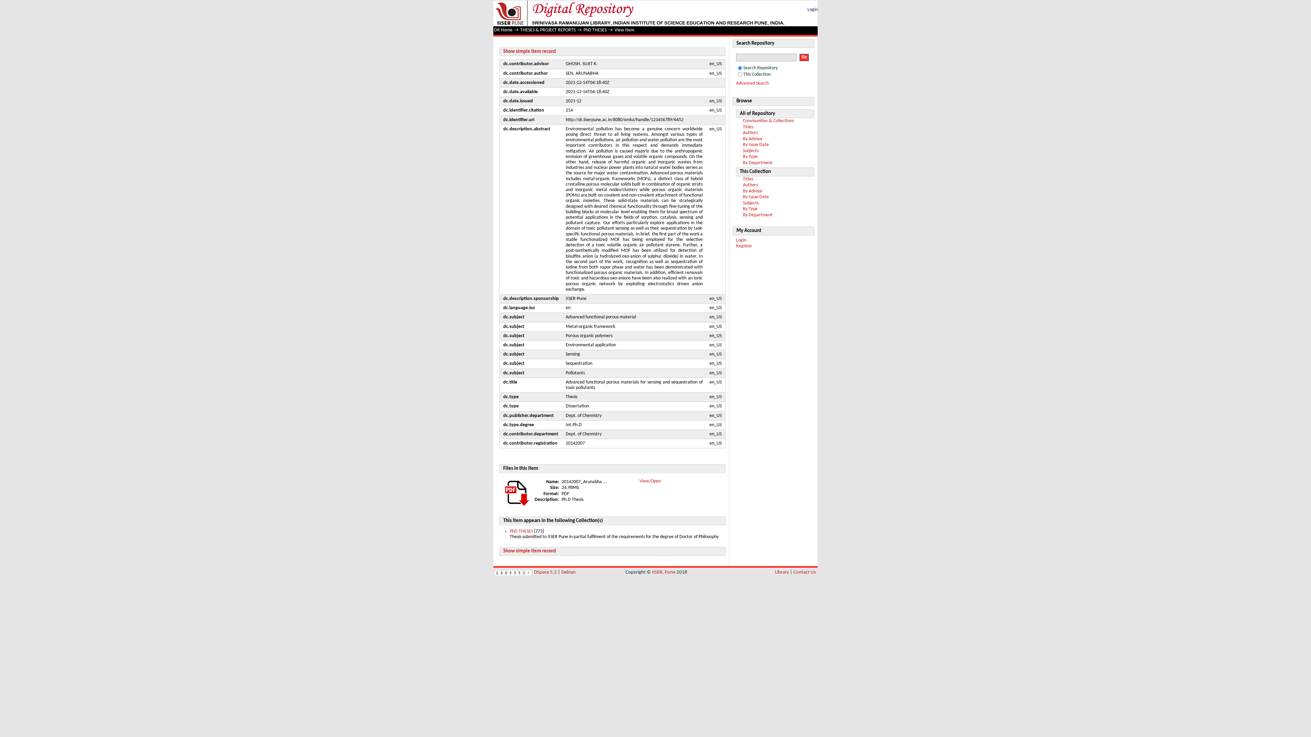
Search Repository (760, 68)
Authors (750, 133)
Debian (568, 572)
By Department (758, 163)
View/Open (650, 481)
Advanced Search (752, 83)
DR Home (503, 30)
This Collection (757, 74)
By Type (750, 157)
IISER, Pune (663, 572)
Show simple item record (529, 51)
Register (744, 246)
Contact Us (804, 572)
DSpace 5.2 (546, 572)
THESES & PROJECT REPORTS (548, 30)
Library (782, 572)
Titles (748, 127)
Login (812, 10)
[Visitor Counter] (513, 572)
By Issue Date (756, 145)
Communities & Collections (768, 121)
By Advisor (753, 139)
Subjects (751, 151)
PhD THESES (595, 30)
